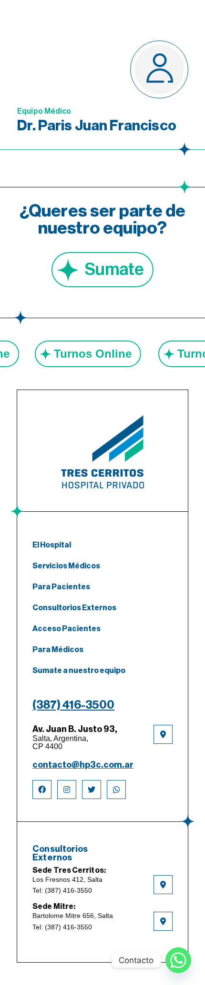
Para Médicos (57, 649)
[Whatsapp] (178, 960)
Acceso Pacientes (66, 629)
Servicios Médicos (66, 566)
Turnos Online (104, 353)
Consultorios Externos (74, 608)
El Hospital (51, 545)
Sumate (114, 269)
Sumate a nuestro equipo (78, 670)
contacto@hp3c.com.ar (82, 765)
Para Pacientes (61, 587)
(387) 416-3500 (73, 705)
